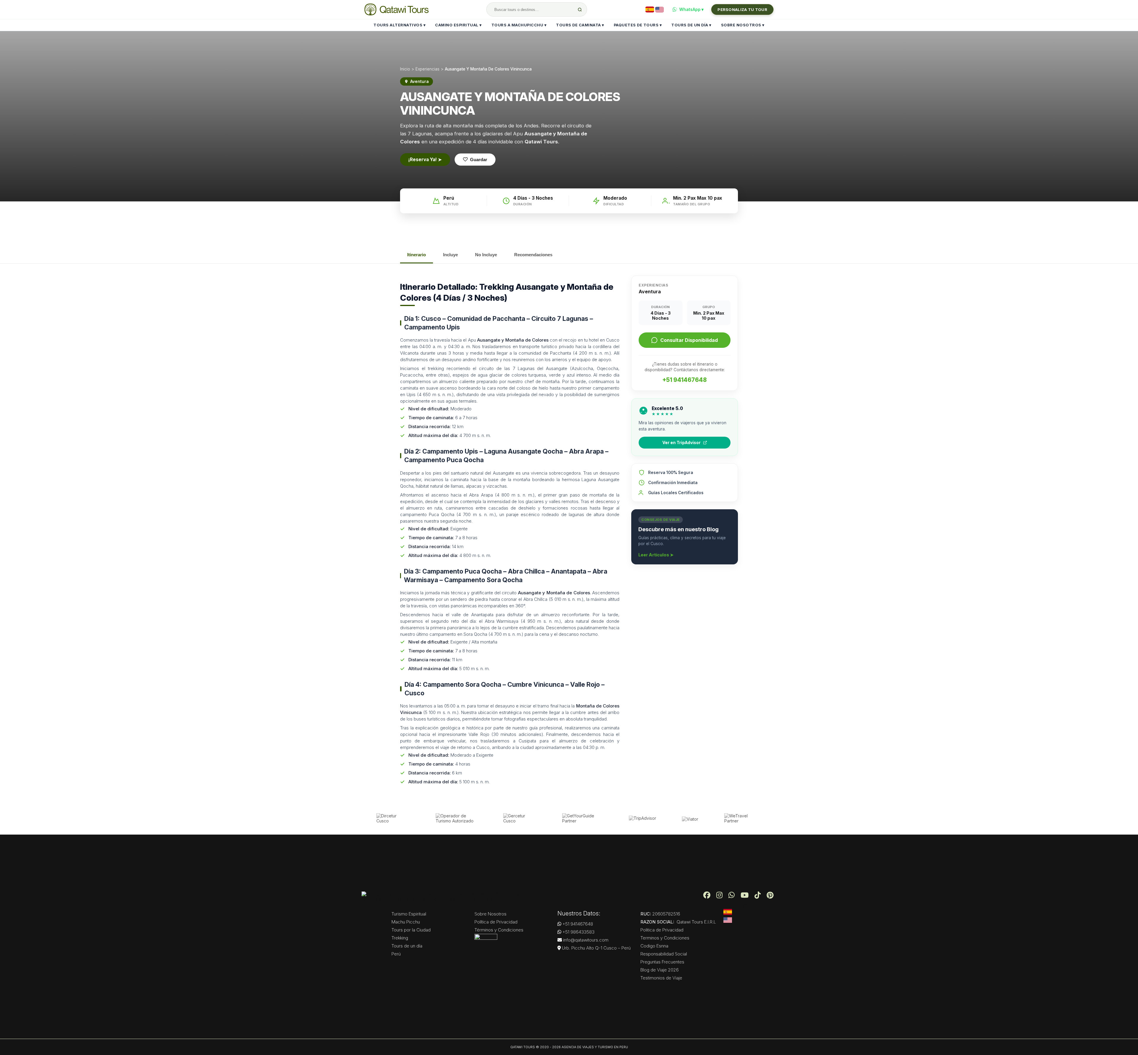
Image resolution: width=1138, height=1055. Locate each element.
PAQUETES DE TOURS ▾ (638, 25)
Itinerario (416, 254)
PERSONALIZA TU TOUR (742, 9)
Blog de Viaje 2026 (659, 970)
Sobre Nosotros (490, 914)
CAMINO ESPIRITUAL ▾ (458, 25)
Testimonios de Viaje (661, 978)
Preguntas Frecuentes (662, 962)
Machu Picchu (405, 922)
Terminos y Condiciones (664, 938)
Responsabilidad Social (663, 954)
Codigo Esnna (654, 946)
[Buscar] (580, 9)
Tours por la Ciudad (411, 930)
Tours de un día (406, 946)
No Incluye (486, 254)
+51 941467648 (684, 379)
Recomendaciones (533, 254)
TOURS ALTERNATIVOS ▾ (399, 25)
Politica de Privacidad (661, 930)
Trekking (399, 938)
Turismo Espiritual (408, 914)
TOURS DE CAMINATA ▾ (580, 25)
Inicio (405, 69)
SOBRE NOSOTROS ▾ (743, 25)
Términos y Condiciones (498, 930)
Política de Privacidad (495, 922)
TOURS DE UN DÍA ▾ (691, 25)
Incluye (450, 254)
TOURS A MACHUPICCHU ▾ (519, 25)
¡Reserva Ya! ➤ (425, 159)
